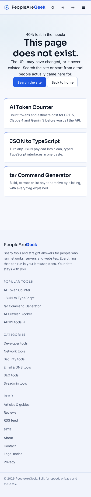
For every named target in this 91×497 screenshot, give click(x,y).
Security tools (14, 359)
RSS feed (11, 420)
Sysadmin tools (15, 383)
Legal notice (13, 454)
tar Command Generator (22, 306)
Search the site (30, 82)
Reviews (10, 412)
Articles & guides (16, 404)
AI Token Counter (17, 290)
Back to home (63, 82)
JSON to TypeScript (19, 298)
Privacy (9, 462)
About (8, 438)
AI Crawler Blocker (18, 314)
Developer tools (16, 343)
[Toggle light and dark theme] (72, 7)
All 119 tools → (14, 322)
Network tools (14, 351)
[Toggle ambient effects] (62, 7)
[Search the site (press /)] (52, 7)
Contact (10, 446)
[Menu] (83, 7)
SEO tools (11, 375)
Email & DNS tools (17, 367)
